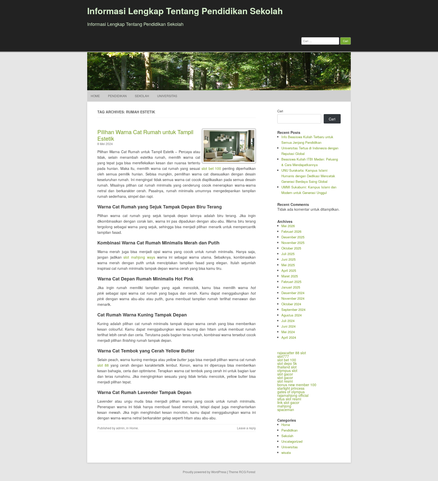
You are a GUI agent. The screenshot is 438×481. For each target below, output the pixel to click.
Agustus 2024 (291, 315)
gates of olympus (291, 391)
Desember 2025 (292, 237)
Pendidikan (117, 96)
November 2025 (292, 242)
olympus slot (287, 370)
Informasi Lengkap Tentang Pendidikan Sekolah (185, 11)
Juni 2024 (288, 326)
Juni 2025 (288, 259)
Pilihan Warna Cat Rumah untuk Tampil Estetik (145, 135)
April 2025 (288, 270)
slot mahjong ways (139, 257)
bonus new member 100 (296, 384)
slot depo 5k (287, 363)
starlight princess (290, 388)
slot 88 (103, 365)
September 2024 (293, 309)
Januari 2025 (290, 287)
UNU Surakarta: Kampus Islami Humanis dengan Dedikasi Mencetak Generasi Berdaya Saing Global (308, 176)
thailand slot (287, 366)
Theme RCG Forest (242, 472)
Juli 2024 (288, 320)
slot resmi (285, 381)
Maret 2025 (289, 276)
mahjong (284, 405)
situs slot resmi (289, 398)
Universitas (167, 96)
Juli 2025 (288, 253)
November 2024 (292, 298)
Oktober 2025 (291, 248)
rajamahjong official (292, 395)
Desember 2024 (292, 292)
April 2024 (288, 337)
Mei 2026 (288, 225)
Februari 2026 (291, 231)
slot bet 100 (211, 168)
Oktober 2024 (291, 303)
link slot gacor (288, 402)
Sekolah (142, 96)
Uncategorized (291, 441)
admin (120, 428)
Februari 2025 (291, 281)
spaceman (285, 409)
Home (95, 96)
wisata (286, 452)
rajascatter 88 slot (291, 352)
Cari (280, 111)
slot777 (283, 356)
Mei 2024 (288, 331)
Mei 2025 (288, 264)
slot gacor (285, 374)
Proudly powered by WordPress (204, 472)
